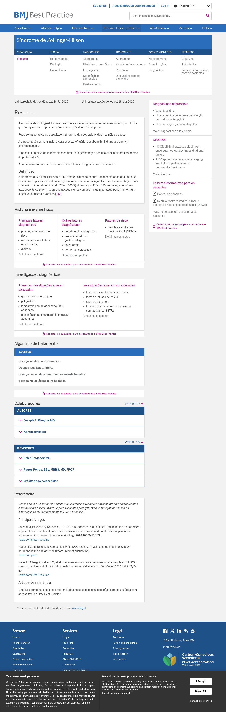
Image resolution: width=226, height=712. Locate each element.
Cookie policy (120, 653)
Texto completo (28, 539)
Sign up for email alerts (75, 670)
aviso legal (79, 608)
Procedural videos (22, 664)
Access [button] (184, 28)
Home (15, 637)
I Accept (200, 681)
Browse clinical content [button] (119, 28)
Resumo (43, 539)
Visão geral (27, 52)
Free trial (68, 642)
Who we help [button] (50, 28)
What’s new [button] (158, 28)
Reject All (200, 691)
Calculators (18, 653)
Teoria (56, 52)
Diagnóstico (93, 52)
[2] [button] (59, 193)
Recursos (190, 52)
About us (68, 653)
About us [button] (20, 28)
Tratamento (125, 52)
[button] (134, 404)
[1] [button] (56, 193)
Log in (165, 5)
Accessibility (119, 659)
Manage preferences (201, 700)
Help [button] (205, 28)
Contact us (69, 664)
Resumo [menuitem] (22, 59)
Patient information (22, 659)
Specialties (18, 648)
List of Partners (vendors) (116, 693)
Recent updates (21, 642)
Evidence (17, 670)
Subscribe (100, 5)
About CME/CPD (72, 659)
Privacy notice (121, 648)
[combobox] (166, 16)
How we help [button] (81, 28)
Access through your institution (133, 5)
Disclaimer (119, 637)
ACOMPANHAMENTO (162, 52)
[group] (79, 420)
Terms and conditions (125, 642)
